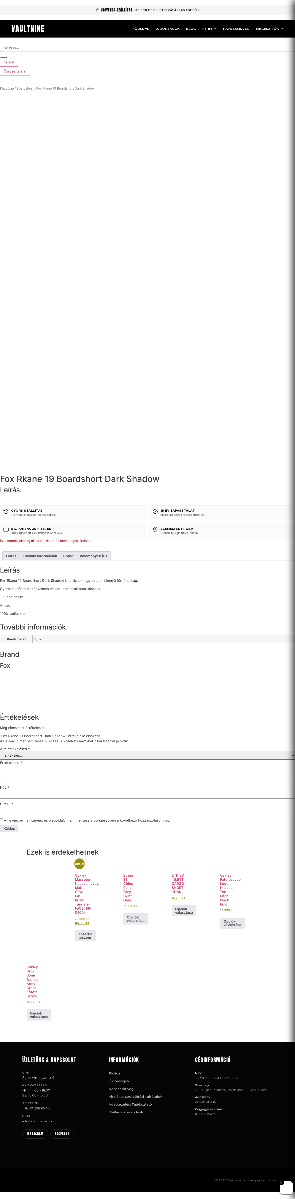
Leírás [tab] (11, 556)
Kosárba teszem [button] (85, 936)
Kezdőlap (7, 88)
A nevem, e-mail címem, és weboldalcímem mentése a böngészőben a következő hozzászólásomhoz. (87, 820)
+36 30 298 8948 (36, 1108)
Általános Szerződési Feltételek (135, 1097)
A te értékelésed (15, 749)
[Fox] (16, 704)
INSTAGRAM (35, 1133)
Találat (9, 62)
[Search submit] (3, 56)
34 (34, 639)
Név (4, 787)
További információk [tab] (40, 556)
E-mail (6, 804)
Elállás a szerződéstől (127, 1112)
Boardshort (25, 88)
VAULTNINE (27, 28)
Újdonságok (167, 29)
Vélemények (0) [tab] (93, 556)
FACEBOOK (62, 1133)
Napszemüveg (236, 29)
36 (40, 639)
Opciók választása (135, 919)
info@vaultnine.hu (37, 1121)
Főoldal (140, 29)
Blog (191, 29)
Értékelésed (11, 762)
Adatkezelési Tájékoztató (130, 1104)
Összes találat (15, 71)
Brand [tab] (68, 556)
